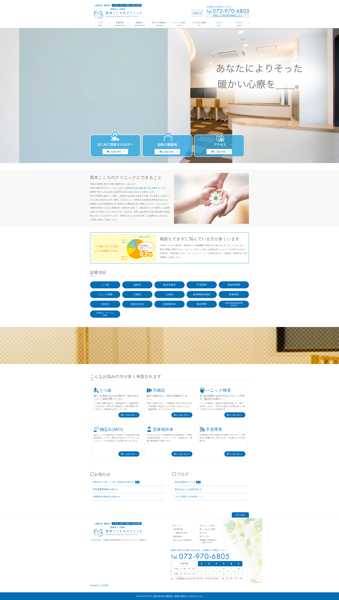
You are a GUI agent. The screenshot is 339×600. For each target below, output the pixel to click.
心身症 (169, 294)
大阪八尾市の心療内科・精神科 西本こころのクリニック (178, 596)
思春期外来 (169, 304)
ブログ (204, 533)
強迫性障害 (234, 284)
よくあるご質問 (208, 529)
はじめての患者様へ (184, 540)
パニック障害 (105, 294)
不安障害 (202, 284)
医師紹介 (179, 536)
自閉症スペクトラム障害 (105, 314)
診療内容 (179, 529)
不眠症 (137, 294)
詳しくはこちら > (129, 415)
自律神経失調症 (202, 294)
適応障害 (202, 304)
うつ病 (105, 284)
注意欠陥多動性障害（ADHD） (234, 304)
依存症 (105, 304)
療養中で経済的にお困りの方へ (209, 541)
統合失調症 (169, 284)
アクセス (205, 536)
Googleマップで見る (99, 585)
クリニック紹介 (208, 525)
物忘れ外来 (137, 304)
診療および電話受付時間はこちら (228, 15)
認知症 (137, 284)
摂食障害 (234, 294)
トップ (178, 525)
